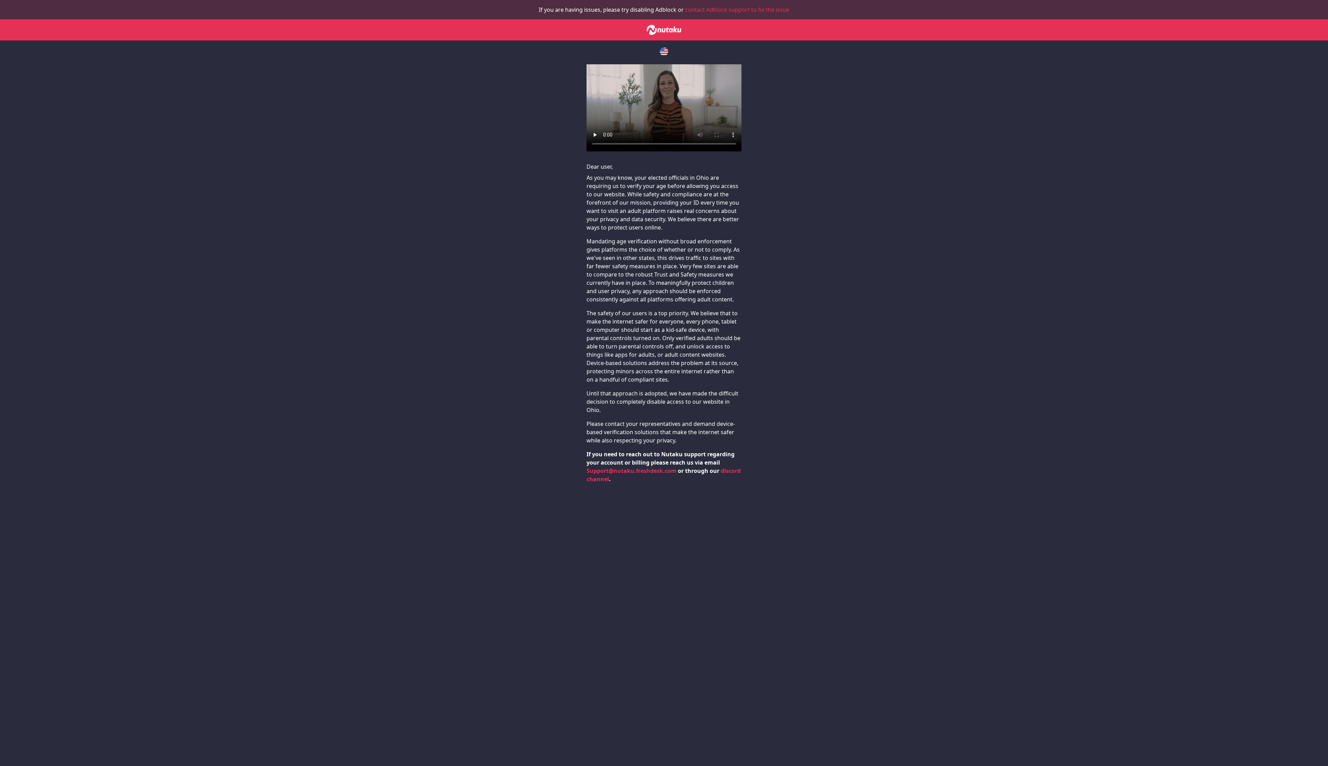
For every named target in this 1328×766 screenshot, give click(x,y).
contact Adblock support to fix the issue (737, 9)
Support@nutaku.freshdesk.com (631, 471)
